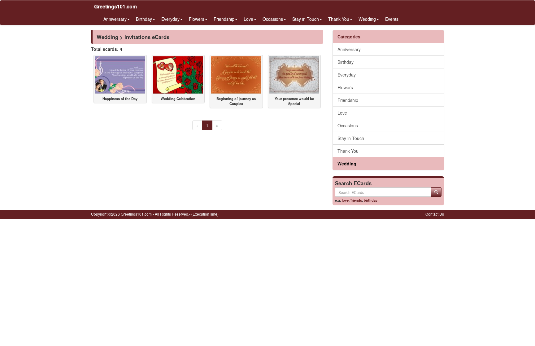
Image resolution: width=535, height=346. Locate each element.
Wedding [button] (367, 19)
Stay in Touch (350, 138)
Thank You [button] (338, 19)
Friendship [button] (224, 19)
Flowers (345, 87)
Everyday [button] (170, 19)
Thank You (348, 151)
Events (391, 19)
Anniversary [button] (115, 19)
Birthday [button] (144, 19)
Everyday (346, 75)
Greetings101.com (115, 6)
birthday (370, 200)
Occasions (347, 125)
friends (356, 200)
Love (342, 113)
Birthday (345, 62)
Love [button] (248, 19)
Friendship (347, 100)
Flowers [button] (196, 19)
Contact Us (434, 214)
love (345, 200)
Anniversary (349, 49)
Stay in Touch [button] (305, 19)
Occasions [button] (273, 19)
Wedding (346, 163)
